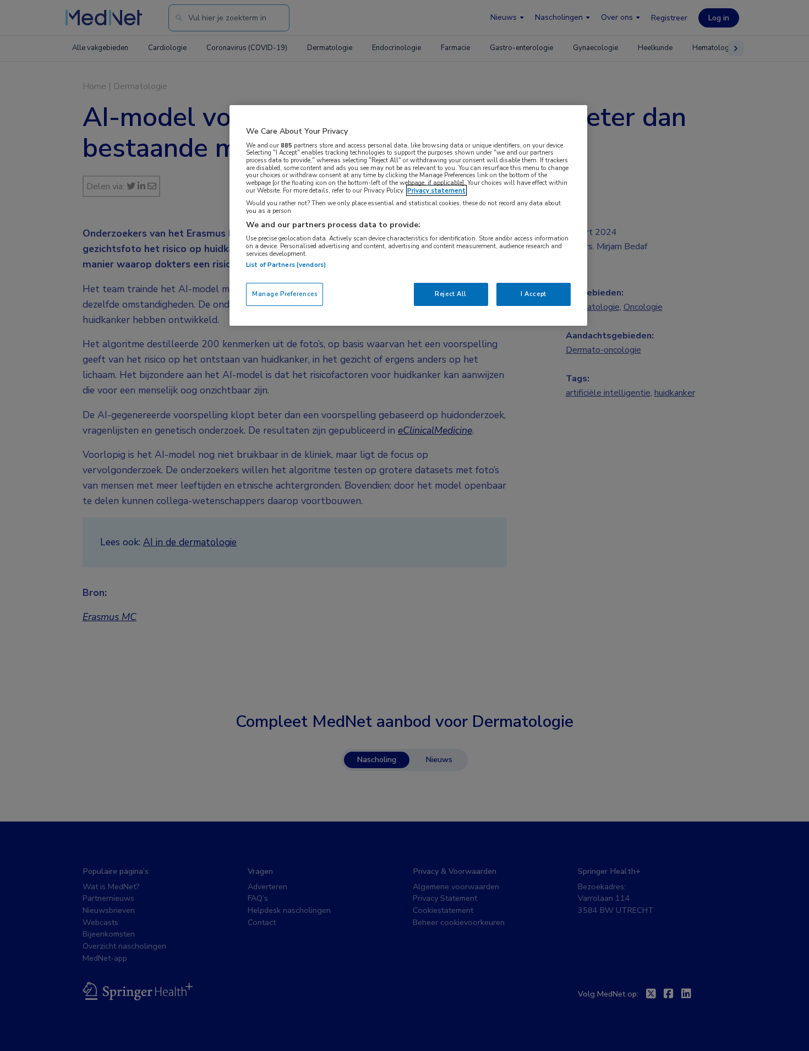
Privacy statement (436, 190)
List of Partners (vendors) (286, 264)
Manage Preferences (284, 293)
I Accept (533, 293)
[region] (408, 215)
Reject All (451, 293)
